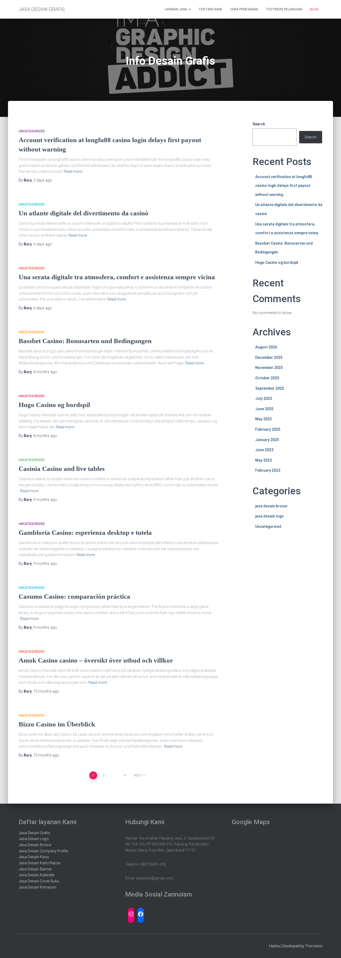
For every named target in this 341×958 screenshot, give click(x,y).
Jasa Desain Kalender (37, 875)
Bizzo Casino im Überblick (57, 724)
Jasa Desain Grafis (34, 833)
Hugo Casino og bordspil (54, 404)
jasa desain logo (269, 516)
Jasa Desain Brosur (35, 845)
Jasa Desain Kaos (34, 857)
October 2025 (267, 378)
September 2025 (269, 388)
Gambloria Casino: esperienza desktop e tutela (85, 532)
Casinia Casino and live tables (62, 468)
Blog (314, 9)
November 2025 (269, 367)
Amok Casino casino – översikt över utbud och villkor (96, 660)
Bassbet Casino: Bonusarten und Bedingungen (85, 340)
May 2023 (263, 460)
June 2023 (264, 450)
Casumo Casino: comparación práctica (74, 596)
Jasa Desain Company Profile (43, 851)
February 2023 (267, 470)
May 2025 (263, 419)
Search (259, 124)
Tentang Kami (210, 9)
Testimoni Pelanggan (284, 9)
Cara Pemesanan (244, 9)
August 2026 (266, 347)
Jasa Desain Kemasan (37, 887)
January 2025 (267, 440)
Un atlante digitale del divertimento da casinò (83, 213)
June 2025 (264, 409)
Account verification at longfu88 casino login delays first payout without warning (283, 186)
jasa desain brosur (271, 506)
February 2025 (267, 429)
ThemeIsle (313, 946)
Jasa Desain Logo (34, 839)
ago (42, 180)
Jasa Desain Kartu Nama (39, 863)
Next (138, 775)
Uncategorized (32, 131)
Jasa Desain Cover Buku (39, 881)
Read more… (74, 171)
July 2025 (263, 398)
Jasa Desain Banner (35, 869)
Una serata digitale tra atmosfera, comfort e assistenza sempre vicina (117, 277)
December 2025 (268, 357)
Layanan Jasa (176, 9)
